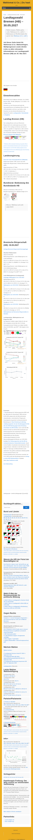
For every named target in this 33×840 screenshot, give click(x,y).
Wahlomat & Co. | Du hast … (16, 3)
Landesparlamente (9, 709)
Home (5, 14)
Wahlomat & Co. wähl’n (20, 36)
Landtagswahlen (8, 516)
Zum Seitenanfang (8, 463)
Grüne (13, 705)
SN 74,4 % (12, 684)
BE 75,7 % (6, 695)
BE (6, 517)
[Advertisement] (16, 70)
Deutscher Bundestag (10, 722)
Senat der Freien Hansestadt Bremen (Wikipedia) (15, 159)
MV (18, 517)
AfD (27, 705)
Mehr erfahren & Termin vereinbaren (12, 811)
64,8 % (14, 685)
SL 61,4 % (24, 692)
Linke (19, 705)
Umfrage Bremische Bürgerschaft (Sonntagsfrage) (16, 249)
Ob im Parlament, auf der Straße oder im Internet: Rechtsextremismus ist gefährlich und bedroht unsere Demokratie (16, 631)
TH (10, 519)
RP (24, 517)
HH (16, 517)
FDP (16, 705)
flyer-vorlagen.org (9, 821)
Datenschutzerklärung (16, 833)
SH (26, 517)
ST (8, 519)
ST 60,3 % (18, 695)
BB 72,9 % (6, 684)
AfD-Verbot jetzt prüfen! (10, 634)
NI (20, 517)
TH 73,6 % (18, 684)
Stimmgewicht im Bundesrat (10, 549)
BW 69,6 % (6, 676)
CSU (10, 777)
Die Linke (13, 777)
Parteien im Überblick (10, 701)
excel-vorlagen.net (9, 819)
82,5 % (16, 680)
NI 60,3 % (6, 692)
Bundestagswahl (8, 514)
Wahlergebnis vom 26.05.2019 (11, 285)
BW (8, 517)
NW (22, 517)
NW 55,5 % (12, 692)
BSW (22, 705)
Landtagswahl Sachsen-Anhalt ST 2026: (14, 653)
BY (10, 517)
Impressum (15, 830)
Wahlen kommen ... (8, 650)
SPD (5, 705)
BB (4, 517)
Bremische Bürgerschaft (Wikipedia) (12, 134)
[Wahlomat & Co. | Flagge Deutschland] (6, 90)
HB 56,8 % (18, 688)
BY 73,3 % (12, 688)
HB (12, 517)
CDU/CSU (8, 705)
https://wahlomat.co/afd (12, 460)
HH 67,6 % (6, 679)
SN (6, 519)
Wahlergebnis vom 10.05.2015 (11, 294)
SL (4, 519)
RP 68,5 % (12, 676)
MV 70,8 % (12, 695)
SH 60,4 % (18, 692)
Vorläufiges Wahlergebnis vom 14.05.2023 (14, 277)
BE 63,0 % (6, 688)
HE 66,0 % (24, 688)
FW (25, 705)
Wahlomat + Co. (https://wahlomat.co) (18, 839)
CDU (8, 777)
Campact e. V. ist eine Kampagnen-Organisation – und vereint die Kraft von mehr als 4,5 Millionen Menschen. (16, 619)
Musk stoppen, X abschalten (12, 638)
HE (14, 517)
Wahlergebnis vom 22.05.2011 (11, 304)
